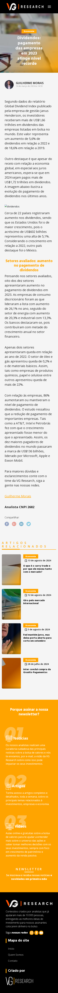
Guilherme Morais (18, 496)
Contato (12, 960)
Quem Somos (16, 954)
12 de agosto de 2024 (39, 595)
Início (11, 948)
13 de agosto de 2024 (39, 560)
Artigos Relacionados (25, 544)
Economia (29, 31)
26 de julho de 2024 (38, 664)
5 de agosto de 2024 (38, 629)
